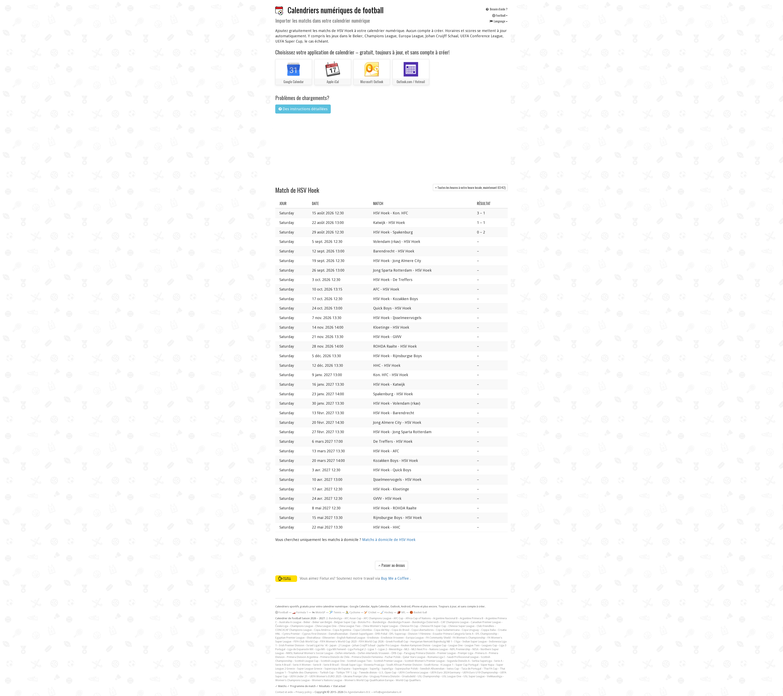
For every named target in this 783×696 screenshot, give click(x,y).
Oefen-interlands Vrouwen (373, 653)
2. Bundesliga (334, 618)
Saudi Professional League (463, 657)
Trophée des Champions (302, 672)
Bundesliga (379, 622)
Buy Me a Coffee (395, 578)
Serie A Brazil (283, 664)
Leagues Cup (489, 645)
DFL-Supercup (397, 633)
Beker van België (322, 622)
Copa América (322, 629)
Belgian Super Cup (345, 622)
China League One (325, 626)
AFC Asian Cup (352, 618)
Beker (307, 622)
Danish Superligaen (361, 633)
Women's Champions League (292, 680)
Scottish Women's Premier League (425, 660)
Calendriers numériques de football (336, 9)
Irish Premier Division (291, 645)
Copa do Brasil (400, 629)
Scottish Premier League (388, 660)
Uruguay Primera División (385, 676)
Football (500, 15)
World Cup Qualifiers (408, 680)
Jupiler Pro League (388, 645)
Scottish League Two (359, 660)
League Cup (439, 645)
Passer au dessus (393, 565)
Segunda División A (458, 660)
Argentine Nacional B (445, 618)
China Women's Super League (380, 626)
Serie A (498, 660)
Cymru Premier (291, 633)
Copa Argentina (342, 629)
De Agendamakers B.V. (357, 692)
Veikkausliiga (494, 676)
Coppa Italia (488, 629)
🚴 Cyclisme (352, 612)
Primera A (481, 653)
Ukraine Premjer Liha (355, 676)
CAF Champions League (455, 622)
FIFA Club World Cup (306, 641)
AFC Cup (398, 618)
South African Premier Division (404, 664)
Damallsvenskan (338, 633)
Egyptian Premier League (290, 637)
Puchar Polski (392, 657)
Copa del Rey (381, 629)
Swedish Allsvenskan (432, 668)
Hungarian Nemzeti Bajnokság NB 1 (431, 641)
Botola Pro (364, 622)
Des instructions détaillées (304, 109)
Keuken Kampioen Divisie (415, 645)
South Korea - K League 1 (438, 664)
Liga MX (320, 649)
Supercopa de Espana (337, 668)
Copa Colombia (362, 629)
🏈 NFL (401, 612)
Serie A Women (302, 664)
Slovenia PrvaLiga (374, 664)
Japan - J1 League (340, 645)
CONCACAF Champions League (293, 629)
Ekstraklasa (313, 637)
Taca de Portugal (471, 668)
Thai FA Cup (490, 668)
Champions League (301, 626)
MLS (406, 649)
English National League (351, 637)
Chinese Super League (461, 626)
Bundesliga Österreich (425, 622)
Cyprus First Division (314, 633)
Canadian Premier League (486, 622)
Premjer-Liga (465, 653)
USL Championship (429, 676)
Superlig (374, 668)
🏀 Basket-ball (418, 612)
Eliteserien (329, 637)
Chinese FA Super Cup (433, 626)
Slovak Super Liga (351, 664)
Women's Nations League (327, 680)
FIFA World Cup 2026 (371, 641)
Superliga (387, 668)
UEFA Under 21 (298, 676)
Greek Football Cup (397, 641)
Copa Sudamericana (448, 629)
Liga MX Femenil (336, 649)
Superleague (360, 668)
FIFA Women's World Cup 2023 (338, 641)
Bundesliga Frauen (399, 622)
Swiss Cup (453, 668)
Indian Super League (474, 641)
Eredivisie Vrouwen (392, 637)
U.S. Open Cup (387, 672)
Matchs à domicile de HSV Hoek (388, 539)
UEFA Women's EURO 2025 (325, 676)
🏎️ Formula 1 (300, 612)
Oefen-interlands (345, 653)
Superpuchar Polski (406, 668)
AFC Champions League (377, 618)
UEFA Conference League (413, 672)
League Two (472, 645)
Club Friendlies (485, 626)
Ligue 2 (382, 649)
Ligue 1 (372, 649)
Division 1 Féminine (419, 633)
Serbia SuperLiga (482, 660)
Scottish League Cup (307, 660)
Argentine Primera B (471, 618)
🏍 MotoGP (318, 612)
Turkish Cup (327, 672)
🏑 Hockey (386, 612)
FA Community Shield (438, 637)
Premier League (446, 653)
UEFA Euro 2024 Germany (445, 672)
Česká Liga (281, 626)
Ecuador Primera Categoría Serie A (453, 633)
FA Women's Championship (469, 637)
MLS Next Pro (419, 649)
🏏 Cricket (370, 612)
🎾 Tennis (335, 612)
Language (499, 21)
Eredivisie (373, 637)
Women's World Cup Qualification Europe (369, 680)
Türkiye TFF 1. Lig (346, 672)
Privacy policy (304, 692)
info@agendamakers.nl (387, 692)
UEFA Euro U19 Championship (480, 672)
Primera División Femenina (367, 657)
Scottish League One (333, 660)
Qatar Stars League (414, 657)
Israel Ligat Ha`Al (316, 645)
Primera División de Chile (334, 657)
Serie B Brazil (331, 664)
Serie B (317, 664)
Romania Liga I (436, 657)
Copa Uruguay (470, 629)
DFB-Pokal (381, 633)
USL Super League (474, 676)
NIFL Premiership (460, 649)
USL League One (451, 676)
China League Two (350, 626)
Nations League (438, 649)
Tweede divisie (368, 672)
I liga (457, 641)
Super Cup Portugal (467, 664)
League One (456, 645)
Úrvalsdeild (408, 676)
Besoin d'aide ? (498, 9)
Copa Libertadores (422, 629)
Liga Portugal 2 (357, 649)
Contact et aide (284, 692)
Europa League (415, 637)
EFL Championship (486, 633)
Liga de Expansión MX (300, 649)
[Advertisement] (391, 147)
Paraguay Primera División (419, 653)
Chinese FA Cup (409, 626)
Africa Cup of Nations (418, 618)
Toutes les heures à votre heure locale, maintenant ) (471, 187)
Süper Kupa (487, 664)
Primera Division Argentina (302, 657)
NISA (475, 649)
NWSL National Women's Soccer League (309, 653)
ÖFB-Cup (396, 653)
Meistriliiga (395, 649)
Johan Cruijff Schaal (363, 645)
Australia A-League (290, 622)
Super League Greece (309, 668)
